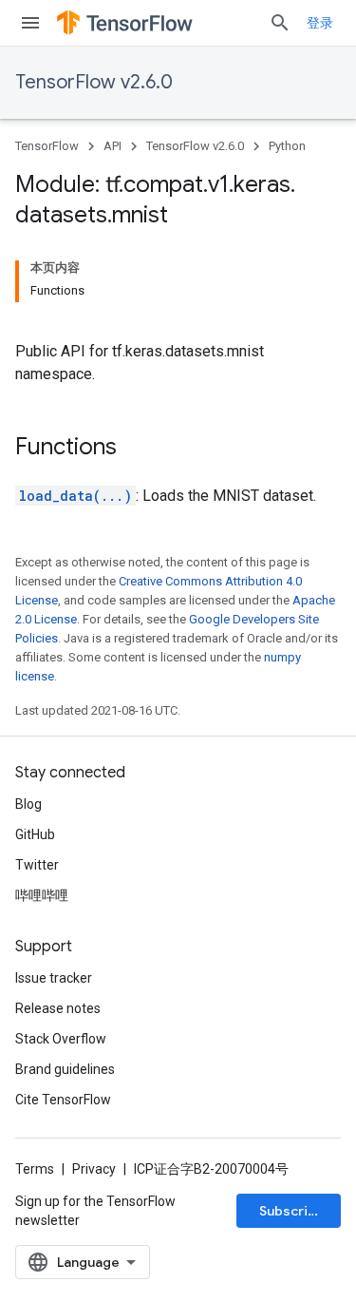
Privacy (94, 1169)
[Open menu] (30, 23)
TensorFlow (47, 146)
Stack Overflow (60, 1038)
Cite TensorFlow (63, 1099)
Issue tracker (53, 978)
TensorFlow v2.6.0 (94, 82)
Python (287, 146)
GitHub (35, 834)
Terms (34, 1169)
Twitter (37, 864)
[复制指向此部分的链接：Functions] (136, 448)
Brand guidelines (65, 1069)
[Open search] (280, 22)
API (112, 146)
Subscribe (292, 1210)
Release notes (58, 1008)
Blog (28, 804)
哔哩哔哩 (41, 895)
